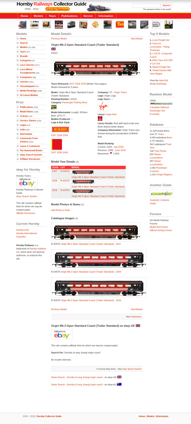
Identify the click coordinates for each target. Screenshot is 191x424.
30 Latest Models (29, 95)
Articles (24, 116)
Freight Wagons (164, 174)
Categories (26, 60)
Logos (23, 125)
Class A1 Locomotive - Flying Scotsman (160, 47)
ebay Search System (31, 154)
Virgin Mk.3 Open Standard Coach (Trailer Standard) (98, 177)
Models (38, 15)
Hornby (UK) (22, 230)
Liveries (24, 81)
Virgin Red (111, 114)
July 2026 (118, 147)
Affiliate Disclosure (30, 159)
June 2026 (120, 150)
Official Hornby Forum (161, 230)
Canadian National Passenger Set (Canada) (159, 110)
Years (52, 15)
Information (105, 15)
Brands (24, 56)
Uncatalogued (27, 86)
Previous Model (59, 38)
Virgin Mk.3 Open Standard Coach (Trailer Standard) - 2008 (91, 272)
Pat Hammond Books (31, 150)
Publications (70, 15)
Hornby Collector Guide (49, 416)
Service (88, 15)
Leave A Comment (30, 146)
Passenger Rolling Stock (74, 102)
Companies (26, 77)
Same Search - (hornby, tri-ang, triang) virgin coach (77, 377)
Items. (170, 137)
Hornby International (26, 233)
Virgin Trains (120, 92)
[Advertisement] (95, 400)
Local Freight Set (160, 40)
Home (24, 15)
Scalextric (21, 236)
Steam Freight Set (161, 67)
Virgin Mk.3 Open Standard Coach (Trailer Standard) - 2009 (91, 300)
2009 (83, 84)
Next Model (137, 38)
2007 (71, 84)
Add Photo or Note (60, 210)
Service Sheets (28, 120)
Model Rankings (28, 90)
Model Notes (26, 111)
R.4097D (65, 171)
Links (23, 129)
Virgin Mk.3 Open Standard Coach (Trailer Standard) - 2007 (91, 244)
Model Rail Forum (159, 227)
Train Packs (160, 151)
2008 (77, 84)
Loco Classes (27, 65)
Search (24, 43)
